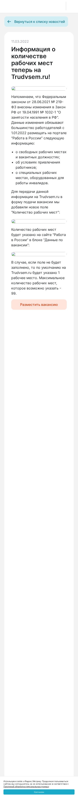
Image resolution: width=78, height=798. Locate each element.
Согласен (39, 791)
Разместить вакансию (39, 304)
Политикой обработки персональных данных (26, 786)
